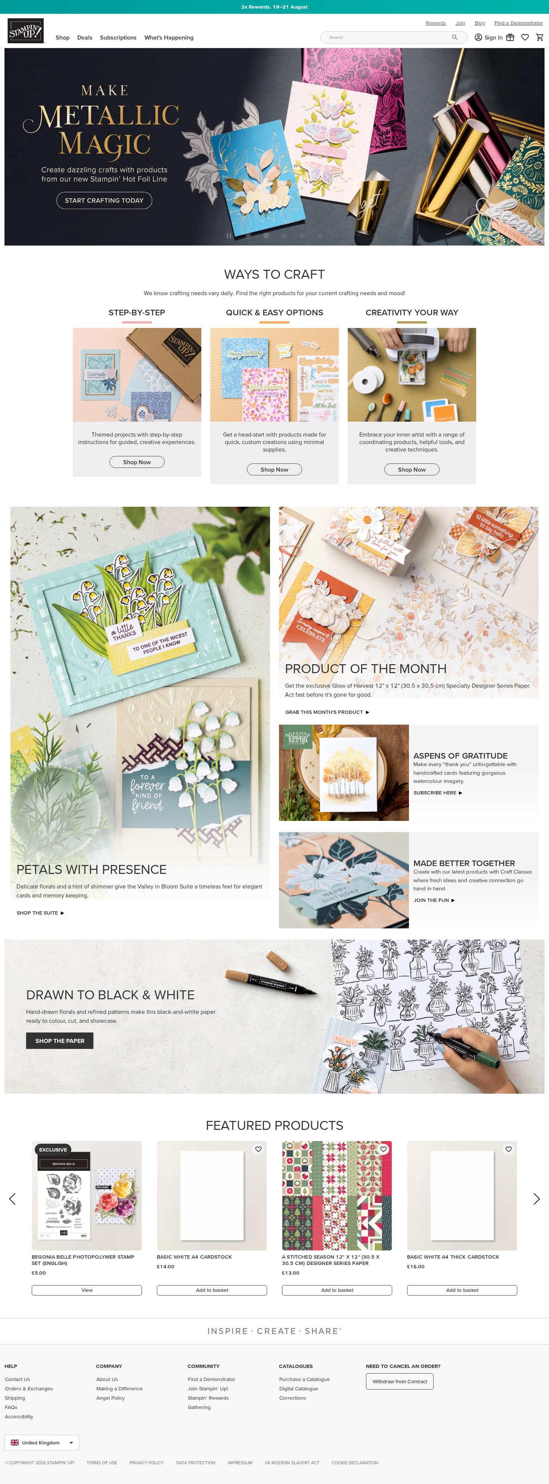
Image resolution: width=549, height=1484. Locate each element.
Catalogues (296, 1366)
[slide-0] (248, 234)
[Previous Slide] (13, 1207)
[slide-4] (320, 234)
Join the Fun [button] (431, 898)
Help (10, 1366)
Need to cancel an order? (403, 1366)
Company (109, 1366)
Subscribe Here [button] (435, 791)
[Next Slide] (536, 1207)
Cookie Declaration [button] (355, 1462)
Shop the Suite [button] (37, 911)
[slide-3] (302, 234)
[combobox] (394, 37)
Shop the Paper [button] (59, 1038)
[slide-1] (266, 234)
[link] (525, 37)
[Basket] (540, 37)
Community (203, 1366)
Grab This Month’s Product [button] (324, 710)
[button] (510, 37)
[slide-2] (284, 234)
